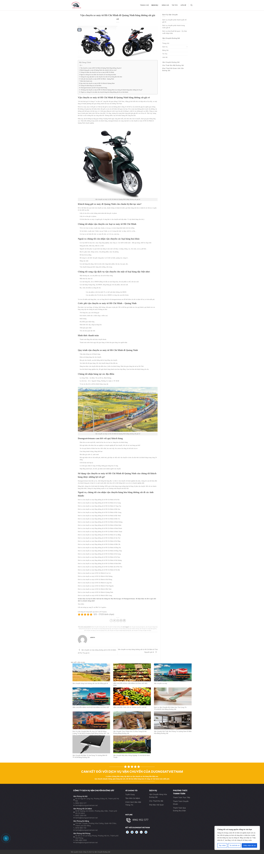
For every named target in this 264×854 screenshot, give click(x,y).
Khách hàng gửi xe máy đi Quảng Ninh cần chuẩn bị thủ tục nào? (98, 70)
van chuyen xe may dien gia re (148, 628)
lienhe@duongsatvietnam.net (86, 805)
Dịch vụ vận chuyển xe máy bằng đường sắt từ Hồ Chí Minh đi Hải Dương (100, 560)
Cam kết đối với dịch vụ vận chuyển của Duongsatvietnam (132, 771)
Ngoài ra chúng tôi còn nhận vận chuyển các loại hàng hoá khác (98, 74)
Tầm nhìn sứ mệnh (132, 798)
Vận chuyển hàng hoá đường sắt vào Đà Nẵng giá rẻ (90, 683)
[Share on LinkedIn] (124, 620)
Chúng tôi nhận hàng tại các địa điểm (90, 85)
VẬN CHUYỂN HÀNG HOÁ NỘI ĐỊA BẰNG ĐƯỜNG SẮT (90, 707)
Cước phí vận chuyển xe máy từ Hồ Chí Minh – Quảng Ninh (97, 79)
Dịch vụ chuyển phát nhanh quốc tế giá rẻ (174, 21)
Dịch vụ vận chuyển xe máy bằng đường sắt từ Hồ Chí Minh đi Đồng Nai (99, 547)
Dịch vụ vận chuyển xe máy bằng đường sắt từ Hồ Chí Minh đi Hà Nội (98, 499)
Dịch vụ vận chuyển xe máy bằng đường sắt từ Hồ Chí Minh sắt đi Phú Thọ (100, 567)
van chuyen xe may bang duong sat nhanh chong (125, 628)
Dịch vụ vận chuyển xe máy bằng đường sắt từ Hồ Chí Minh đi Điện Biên (99, 563)
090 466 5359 (81, 840)
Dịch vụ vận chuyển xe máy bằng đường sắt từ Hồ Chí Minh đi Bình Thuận (100, 531)
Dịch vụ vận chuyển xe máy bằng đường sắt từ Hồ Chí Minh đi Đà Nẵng (99, 541)
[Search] (191, 5)
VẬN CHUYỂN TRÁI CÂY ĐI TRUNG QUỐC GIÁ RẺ (129, 707)
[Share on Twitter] (114, 620)
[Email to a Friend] (117, 620)
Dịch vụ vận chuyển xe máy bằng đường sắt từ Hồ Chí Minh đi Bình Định (99, 525)
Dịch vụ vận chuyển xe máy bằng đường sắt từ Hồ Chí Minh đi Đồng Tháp (100, 551)
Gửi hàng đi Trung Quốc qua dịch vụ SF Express (92, 612)
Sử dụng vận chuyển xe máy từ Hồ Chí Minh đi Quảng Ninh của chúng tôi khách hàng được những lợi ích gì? (111, 90)
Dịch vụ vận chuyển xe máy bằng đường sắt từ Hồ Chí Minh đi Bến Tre (99, 519)
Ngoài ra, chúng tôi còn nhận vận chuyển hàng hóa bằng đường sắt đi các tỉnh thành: (104, 92)
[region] (237, 838)
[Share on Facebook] (111, 620)
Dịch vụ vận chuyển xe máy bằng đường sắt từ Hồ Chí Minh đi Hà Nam (99, 557)
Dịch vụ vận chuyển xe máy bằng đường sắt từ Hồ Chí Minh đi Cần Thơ (99, 538)
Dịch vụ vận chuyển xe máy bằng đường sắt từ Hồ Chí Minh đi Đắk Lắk (99, 544)
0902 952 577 (80, 803)
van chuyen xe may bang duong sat (101, 628)
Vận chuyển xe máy (160, 683)
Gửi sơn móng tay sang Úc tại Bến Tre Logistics (92, 607)
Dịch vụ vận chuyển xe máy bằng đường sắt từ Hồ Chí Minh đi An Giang (99, 503)
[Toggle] (187, 47)
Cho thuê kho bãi (156, 801)
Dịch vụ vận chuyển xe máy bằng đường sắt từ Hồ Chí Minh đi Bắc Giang (99, 512)
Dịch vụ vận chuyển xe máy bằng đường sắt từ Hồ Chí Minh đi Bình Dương (100, 522)
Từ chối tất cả (234, 845)
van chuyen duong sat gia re (137, 627)
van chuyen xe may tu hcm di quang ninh (95, 630)
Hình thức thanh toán (86, 81)
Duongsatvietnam (86, 438)
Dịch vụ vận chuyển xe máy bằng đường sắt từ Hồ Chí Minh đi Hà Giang (99, 554)
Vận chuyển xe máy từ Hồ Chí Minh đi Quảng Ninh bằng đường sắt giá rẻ (100, 68)
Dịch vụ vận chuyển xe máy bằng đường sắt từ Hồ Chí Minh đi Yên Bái (99, 570)
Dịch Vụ (154, 5)
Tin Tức (175, 5)
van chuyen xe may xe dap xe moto (141, 630)
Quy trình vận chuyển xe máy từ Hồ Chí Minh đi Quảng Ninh (97, 83)
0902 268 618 (80, 815)
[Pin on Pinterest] (121, 620)
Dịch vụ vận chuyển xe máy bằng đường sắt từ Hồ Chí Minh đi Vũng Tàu (99, 506)
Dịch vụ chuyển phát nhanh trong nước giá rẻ (173, 26)
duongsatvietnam (113, 121)
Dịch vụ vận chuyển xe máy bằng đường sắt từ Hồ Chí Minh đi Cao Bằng (99, 535)
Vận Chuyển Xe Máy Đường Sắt (113, 627)
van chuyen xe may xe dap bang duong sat (119, 630)
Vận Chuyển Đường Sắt (98, 627)
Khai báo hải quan (156, 805)
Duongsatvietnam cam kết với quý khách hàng (94, 87)
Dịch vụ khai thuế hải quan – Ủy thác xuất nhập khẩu (174, 32)
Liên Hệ (183, 5)
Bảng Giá (165, 5)
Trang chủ (144, 5)
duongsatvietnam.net (117, 299)
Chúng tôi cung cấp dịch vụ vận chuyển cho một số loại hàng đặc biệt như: (101, 76)
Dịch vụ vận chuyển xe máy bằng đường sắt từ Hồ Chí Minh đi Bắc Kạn (99, 509)
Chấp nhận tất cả (249, 845)
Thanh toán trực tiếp (181, 797)
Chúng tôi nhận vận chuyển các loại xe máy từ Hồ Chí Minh (97, 72)
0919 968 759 (80, 828)
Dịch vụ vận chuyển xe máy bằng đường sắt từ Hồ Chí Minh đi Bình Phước (100, 528)
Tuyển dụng (130, 794)
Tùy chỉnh (222, 845)
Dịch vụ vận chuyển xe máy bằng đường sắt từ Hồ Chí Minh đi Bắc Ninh (99, 515)
